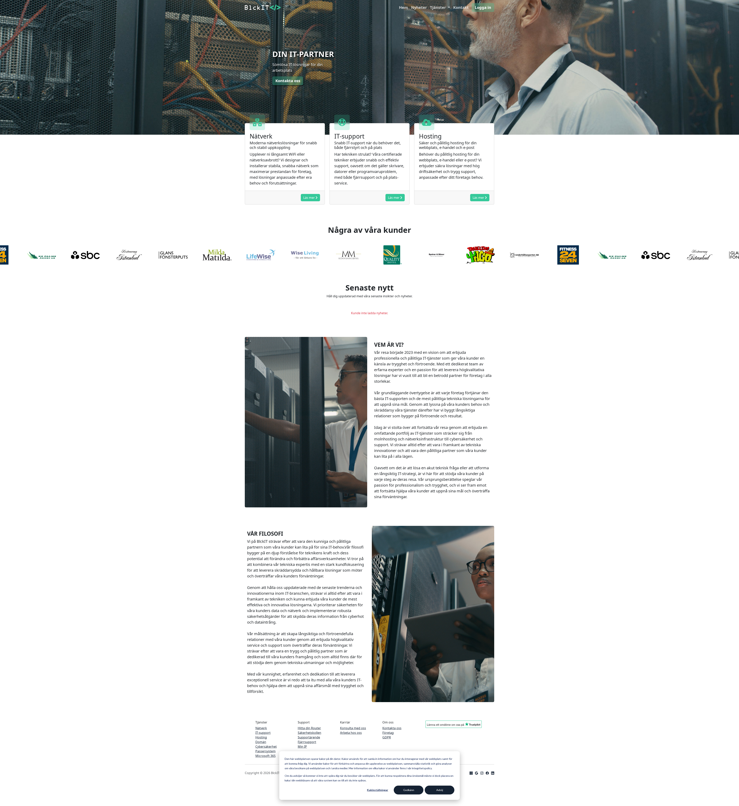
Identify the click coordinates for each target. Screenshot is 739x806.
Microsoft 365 (265, 756)
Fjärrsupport (307, 742)
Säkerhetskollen (309, 733)
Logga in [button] (483, 7)
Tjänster (438, 7)
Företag (388, 733)
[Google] (476, 773)
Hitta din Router (309, 728)
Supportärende (309, 737)
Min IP (302, 746)
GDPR (386, 737)
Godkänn (408, 790)
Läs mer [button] (309, 197)
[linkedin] (492, 773)
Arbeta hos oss (351, 733)
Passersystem (265, 751)
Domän (260, 742)
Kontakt (461, 7)
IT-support (263, 733)
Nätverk (261, 728)
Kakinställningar (377, 790)
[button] (287, 80)
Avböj (439, 790)
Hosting (261, 737)
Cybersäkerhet (266, 746)
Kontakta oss (391, 728)
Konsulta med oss (353, 728)
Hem (403, 7)
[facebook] (487, 773)
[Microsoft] (471, 773)
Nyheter (419, 7)
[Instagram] (481, 773)
